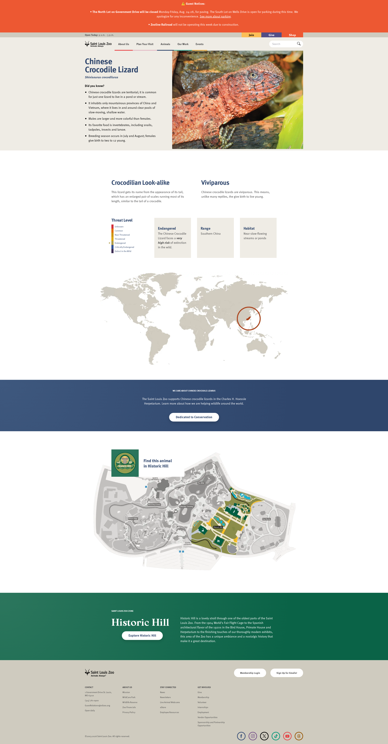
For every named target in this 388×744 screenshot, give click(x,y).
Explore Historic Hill (142, 635)
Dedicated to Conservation (194, 417)
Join (251, 35)
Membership (203, 697)
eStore (163, 707)
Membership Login (250, 673)
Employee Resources (169, 712)
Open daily (90, 710)
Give (271, 35)
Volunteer (202, 702)
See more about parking (215, 16)
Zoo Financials (129, 707)
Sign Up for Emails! (286, 673)
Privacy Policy (128, 712)
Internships (203, 707)
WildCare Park (128, 697)
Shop (292, 35)
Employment (203, 712)
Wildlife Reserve (129, 702)
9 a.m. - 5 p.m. (99, 35)
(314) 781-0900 (92, 700)
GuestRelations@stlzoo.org (97, 705)
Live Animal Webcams (170, 702)
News (162, 692)
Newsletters (165, 697)
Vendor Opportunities (207, 717)
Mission (126, 692)
